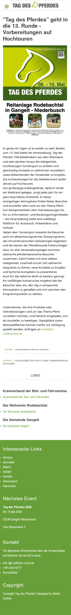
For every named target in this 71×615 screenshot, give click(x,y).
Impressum (9, 486)
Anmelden (9, 349)
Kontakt (7, 476)
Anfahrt (7, 472)
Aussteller (9, 462)
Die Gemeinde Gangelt (16, 426)
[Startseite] (35, 4)
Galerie (7, 467)
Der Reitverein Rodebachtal (19, 411)
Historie (7, 457)
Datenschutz (10, 481)
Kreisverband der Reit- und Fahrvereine (26, 397)
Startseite (7, 361)
